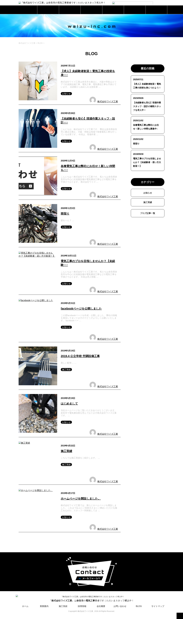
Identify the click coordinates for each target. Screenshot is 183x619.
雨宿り (65, 213)
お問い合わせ (134, 9)
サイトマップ (157, 606)
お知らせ (66, 93)
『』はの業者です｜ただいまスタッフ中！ (91, 600)
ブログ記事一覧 (147, 213)
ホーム (26, 9)
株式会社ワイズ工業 (107, 101)
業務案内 (48, 9)
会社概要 (113, 9)
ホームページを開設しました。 (81, 498)
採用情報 (91, 9)
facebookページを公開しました (81, 308)
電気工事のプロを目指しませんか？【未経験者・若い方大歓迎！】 (147, 162)
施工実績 (69, 9)
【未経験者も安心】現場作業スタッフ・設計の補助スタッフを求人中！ (147, 106)
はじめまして (69, 403)
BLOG (156, 9)
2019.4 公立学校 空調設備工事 (80, 356)
